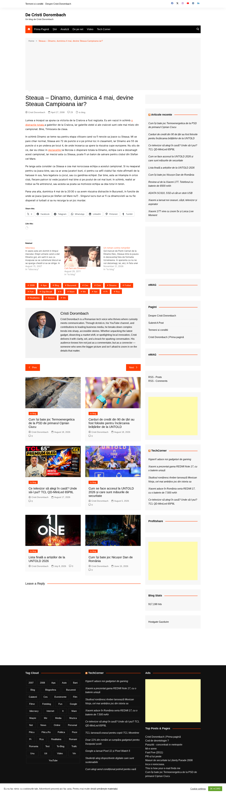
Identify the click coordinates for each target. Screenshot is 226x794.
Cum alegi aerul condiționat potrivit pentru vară (110, 769)
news (43, 725)
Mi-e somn (151, 748)
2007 (31, 682)
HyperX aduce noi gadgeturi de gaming (169, 459)
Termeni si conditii (34, 3)
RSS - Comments (157, 381)
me (84, 291)
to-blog (60, 746)
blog (57, 285)
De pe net (78, 29)
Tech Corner (103, 29)
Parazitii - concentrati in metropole (163, 744)
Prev (34, 367)
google (73, 704)
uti (45, 753)
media (58, 718)
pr (106, 291)
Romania (33, 746)
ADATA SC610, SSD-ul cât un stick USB (170, 193)
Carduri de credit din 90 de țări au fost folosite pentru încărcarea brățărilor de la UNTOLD (111, 423)
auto (64, 682)
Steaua (51, 298)
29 (71, 112)
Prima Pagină (41, 29)
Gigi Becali (47, 291)
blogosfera (50, 689)
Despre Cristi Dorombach (58, 3)
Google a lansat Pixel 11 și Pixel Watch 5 (107, 751)
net (95, 291)
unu (32, 753)
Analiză (65, 29)
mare (72, 291)
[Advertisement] (113, 65)
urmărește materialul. (107, 789)
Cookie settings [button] (198, 789)
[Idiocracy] (44, 258)
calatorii (33, 697)
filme (32, 704)
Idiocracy (34, 711)
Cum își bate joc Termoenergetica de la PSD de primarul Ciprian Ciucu (52, 423)
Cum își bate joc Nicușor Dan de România (171, 174)
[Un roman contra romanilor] (123, 258)
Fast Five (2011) (154, 752)
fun (32, 291)
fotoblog (46, 704)
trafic (74, 746)
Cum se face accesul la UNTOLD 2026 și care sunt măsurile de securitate (111, 492)
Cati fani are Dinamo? (75, 268)
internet (50, 711)
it (60, 291)
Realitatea (35, 298)
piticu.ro (46, 732)
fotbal (128, 285)
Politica (61, 732)
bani (75, 682)
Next (131, 367)
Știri (55, 29)
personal (72, 725)
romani (73, 739)
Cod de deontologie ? (157, 740)
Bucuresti (71, 285)
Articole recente (161, 114)
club (98, 285)
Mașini (32, 718)
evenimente (60, 697)
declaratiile (55, 149)
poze (74, 732)
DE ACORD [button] (215, 789)
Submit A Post (156, 323)
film (75, 697)
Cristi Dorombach (36, 112)
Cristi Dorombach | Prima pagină (166, 337)
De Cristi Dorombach (45, 14)
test (47, 746)
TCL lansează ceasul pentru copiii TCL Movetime (112, 732)
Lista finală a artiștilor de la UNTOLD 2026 (171, 167)
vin (64, 298)
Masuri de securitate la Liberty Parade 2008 (169, 760)
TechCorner (159, 450)
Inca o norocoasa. (155, 764)
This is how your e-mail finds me (162, 768)
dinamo (113, 285)
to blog (82, 112)
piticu (31, 732)
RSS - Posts (155, 377)
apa (45, 285)
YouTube (53, 760)
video (60, 753)
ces (86, 285)
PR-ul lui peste (153, 756)
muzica (73, 718)
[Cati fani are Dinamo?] (82, 256)
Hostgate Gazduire (158, 622)
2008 (32, 285)
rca (118, 291)
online (57, 725)
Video (90, 29)
